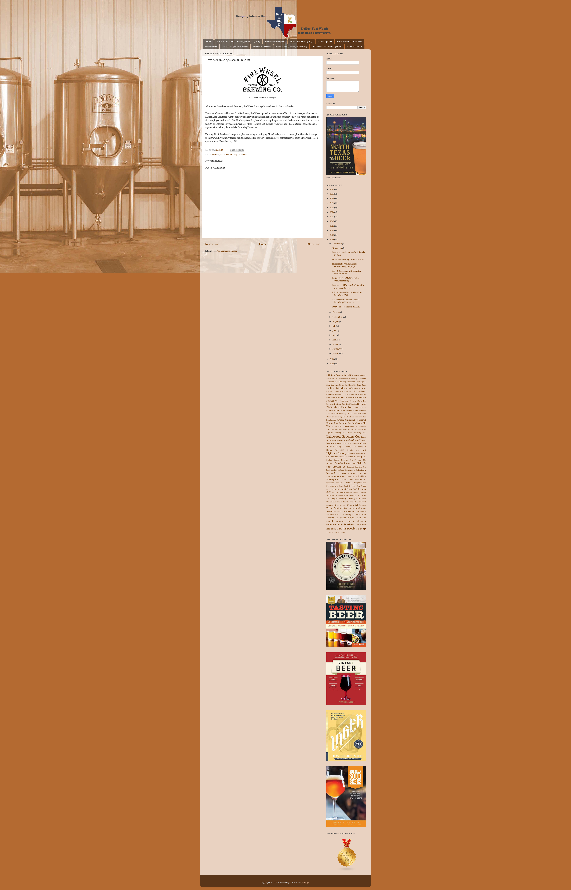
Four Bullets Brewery (357, 410)
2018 (332, 225)
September (337, 316)
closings (215, 154)
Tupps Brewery (339, 498)
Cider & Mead (211, 46)
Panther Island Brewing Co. (352, 456)
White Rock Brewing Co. (345, 514)
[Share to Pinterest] (242, 150)
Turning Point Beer (356, 498)
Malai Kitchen (343, 440)
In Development (325, 41)
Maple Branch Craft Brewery (347, 443)
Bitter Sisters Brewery (340, 387)
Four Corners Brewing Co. (338, 413)
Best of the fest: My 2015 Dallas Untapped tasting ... (345, 279)
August (335, 321)
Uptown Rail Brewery (356, 505)
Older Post (313, 244)
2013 (332, 363)
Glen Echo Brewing (354, 416)
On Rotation (332, 456)
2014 (332, 358)
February (336, 348)
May (334, 334)
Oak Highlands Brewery (346, 451)
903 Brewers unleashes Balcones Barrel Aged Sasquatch (346, 301)
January (335, 353)
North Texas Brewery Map (301, 41)
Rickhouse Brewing (333, 470)
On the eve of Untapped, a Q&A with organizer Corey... (348, 286)
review (329, 531)
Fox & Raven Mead (358, 413)
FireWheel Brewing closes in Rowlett (348, 259)
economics (331, 524)
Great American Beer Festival (352, 419)
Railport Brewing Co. (356, 466)
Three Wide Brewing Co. (349, 495)
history (340, 524)
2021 (332, 212)
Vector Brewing (333, 507)
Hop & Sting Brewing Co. (338, 422)
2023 (332, 202)
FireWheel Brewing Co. (230, 154)
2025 (332, 193)
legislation (331, 528)
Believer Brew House (346, 385)
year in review (340, 532)
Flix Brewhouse (333, 406)
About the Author (354, 46)
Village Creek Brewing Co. (354, 508)
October (336, 312)
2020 (332, 216)
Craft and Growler (347, 400)
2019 (332, 221)
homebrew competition (355, 524)
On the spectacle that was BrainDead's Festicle (348, 253)
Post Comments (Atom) (227, 250)
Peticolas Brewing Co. (345, 463)
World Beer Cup (358, 517)
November (337, 248)
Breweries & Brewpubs (275, 41)
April (334, 339)
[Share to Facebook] (240, 150)
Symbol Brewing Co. (335, 482)
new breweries (347, 528)
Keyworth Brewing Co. (335, 432)
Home (208, 41)
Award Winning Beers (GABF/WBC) (291, 46)
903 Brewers (353, 375)
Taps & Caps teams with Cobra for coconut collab (346, 272)
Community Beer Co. (346, 397)
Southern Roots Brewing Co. (352, 479)
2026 (332, 189)
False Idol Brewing (357, 403)
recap (362, 528)
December (337, 243)
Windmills (344, 517)
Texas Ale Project (353, 482)
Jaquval (344, 429)
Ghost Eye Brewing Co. (335, 416)
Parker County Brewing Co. (339, 459)
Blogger (306, 882)
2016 (332, 234)
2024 (332, 198)
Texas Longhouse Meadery (342, 492)
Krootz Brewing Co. (356, 432)
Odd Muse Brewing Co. (356, 453)
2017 (332, 230)
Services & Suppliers (262, 46)
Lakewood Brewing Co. (343, 436)
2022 (332, 207)
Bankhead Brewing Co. (356, 381)
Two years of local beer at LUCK (346, 306)
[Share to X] (237, 150)
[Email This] (231, 150)
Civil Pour (330, 397)
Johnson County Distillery (357, 429)
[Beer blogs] (342, 870)
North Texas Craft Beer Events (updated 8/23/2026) (238, 41)
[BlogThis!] (234, 150)
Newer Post (212, 244)
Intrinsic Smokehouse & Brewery (350, 426)
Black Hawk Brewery (337, 391)
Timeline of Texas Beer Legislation (327, 46)
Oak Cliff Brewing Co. (347, 450)
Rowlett (244, 154)
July (334, 325)
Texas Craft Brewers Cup (349, 485)
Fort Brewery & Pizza (338, 410)
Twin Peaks (331, 501)
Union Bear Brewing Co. (347, 501)
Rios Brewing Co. (347, 470)
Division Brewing (341, 404)
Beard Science (332, 384)
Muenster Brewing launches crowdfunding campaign (344, 265)
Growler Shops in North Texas (235, 46)
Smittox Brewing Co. (348, 476)
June (334, 330)
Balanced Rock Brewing (336, 381)
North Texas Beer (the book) (349, 41)
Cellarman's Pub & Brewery (355, 394)
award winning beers (340, 520)
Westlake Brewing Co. (335, 511)
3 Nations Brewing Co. (336, 375)
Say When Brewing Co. (348, 473)
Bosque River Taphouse (356, 391)
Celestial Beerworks (335, 394)
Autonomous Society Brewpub (352, 378)
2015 (332, 239)
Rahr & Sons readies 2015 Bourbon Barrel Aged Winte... (347, 293)
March (335, 344)
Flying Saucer (347, 406)
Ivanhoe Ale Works (334, 429)
